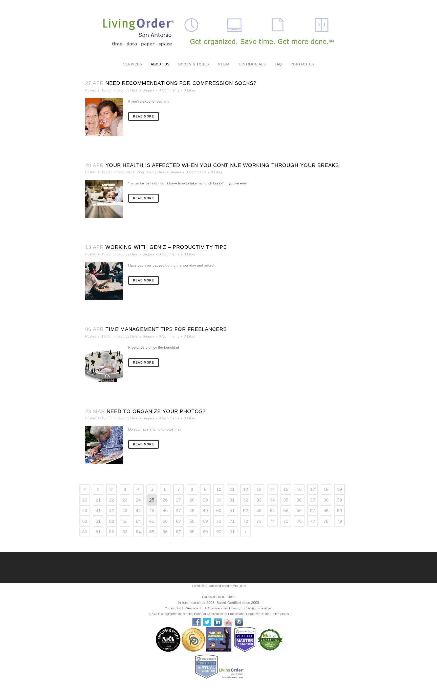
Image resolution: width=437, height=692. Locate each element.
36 (299, 500)
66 (165, 521)
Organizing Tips (138, 172)
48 (191, 510)
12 (245, 489)
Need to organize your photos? (156, 411)
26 (165, 500)
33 (258, 500)
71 (232, 521)
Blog (120, 90)
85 (151, 531)
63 (124, 521)
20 (84, 500)
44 (138, 510)
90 (218, 531)
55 (285, 510)
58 (326, 510)
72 (245, 521)
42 (111, 510)
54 (272, 510)
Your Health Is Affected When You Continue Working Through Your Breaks (222, 165)
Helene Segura (142, 90)
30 (218, 500)
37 (312, 500)
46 (165, 510)
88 (191, 531)
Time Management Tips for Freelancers (166, 329)
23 (124, 500)
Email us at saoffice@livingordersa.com (219, 586)
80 (84, 531)
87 (178, 531)
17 (312, 489)
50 (218, 510)
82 (111, 531)
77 (312, 521)
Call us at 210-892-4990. (219, 597)
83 (124, 531)
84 (138, 531)
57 (312, 510)
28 (191, 500)
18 (326, 489)
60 (84, 521)
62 (111, 521)
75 (285, 521)
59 (339, 510)
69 (205, 521)
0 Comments (169, 90)
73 (258, 521)
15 (285, 489)
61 (98, 521)
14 (272, 489)
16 (299, 489)
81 (98, 531)
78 (326, 521)
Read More (143, 116)
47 (178, 510)
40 (84, 510)
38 (326, 500)
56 (299, 510)
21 (98, 500)
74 (272, 521)
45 (151, 510)
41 (98, 510)
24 (138, 500)
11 (232, 489)
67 (178, 521)
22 (111, 500)
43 (124, 510)
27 (178, 500)
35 (285, 500)
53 (258, 510)
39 (339, 500)
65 (151, 521)
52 (245, 510)
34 (272, 500)
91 (232, 531)
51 (232, 510)
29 (205, 500)
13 (258, 489)
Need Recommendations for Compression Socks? (180, 83)
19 (339, 489)
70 (218, 521)
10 (218, 489)
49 (205, 510)
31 (232, 500)
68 (191, 521)
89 (205, 531)
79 (339, 521)
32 (245, 500)
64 (138, 521)
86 (165, 531)
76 (299, 521)
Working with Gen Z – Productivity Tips (166, 247)
